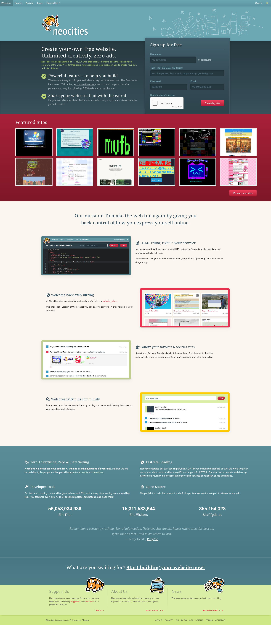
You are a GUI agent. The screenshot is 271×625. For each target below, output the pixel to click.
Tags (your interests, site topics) (166, 67)
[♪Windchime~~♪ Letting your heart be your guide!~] (74, 172)
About (158, 620)
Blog (184, 620)
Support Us (52, 3)
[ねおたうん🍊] (156, 172)
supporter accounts (78, 472)
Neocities (50, 620)
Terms (209, 620)
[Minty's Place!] (74, 142)
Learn (40, 3)
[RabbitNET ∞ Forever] (238, 172)
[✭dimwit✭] (156, 142)
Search (18, 3)
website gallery (110, 301)
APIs (58, 496)
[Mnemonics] (115, 172)
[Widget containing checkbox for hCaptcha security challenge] (166, 103)
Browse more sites (243, 193)
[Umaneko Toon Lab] (197, 172)
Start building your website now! (166, 567)
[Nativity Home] (238, 142)
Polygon (152, 539)
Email (193, 81)
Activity (29, 3)
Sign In (258, 3)
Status (199, 620)
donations (98, 472)
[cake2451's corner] (197, 142)
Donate (98, 610)
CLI (177, 620)
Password (155, 81)
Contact (220, 620)
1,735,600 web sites (82, 62)
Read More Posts (212, 610)
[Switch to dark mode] (267, 3)
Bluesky (85, 620)
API (191, 620)
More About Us (154, 610)
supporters (76, 601)
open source (63, 620)
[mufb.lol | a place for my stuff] (115, 142)
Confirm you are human (162, 94)
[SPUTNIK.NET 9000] (33, 142)
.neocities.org (204, 59)
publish (147, 493)
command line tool (84, 84)
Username (155, 54)
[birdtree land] (33, 172)
